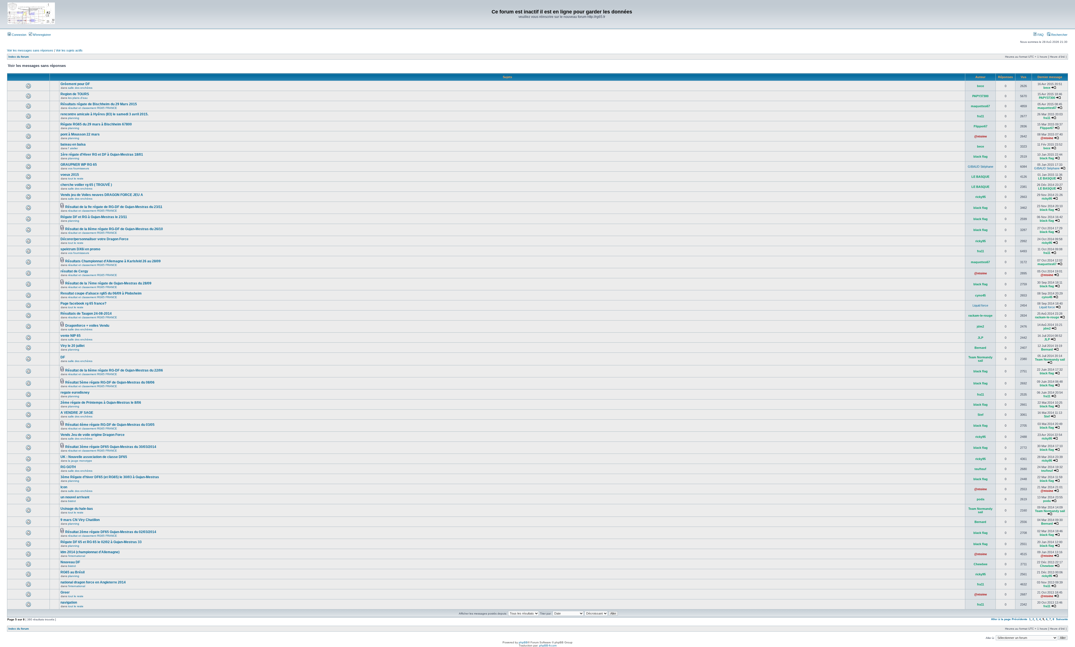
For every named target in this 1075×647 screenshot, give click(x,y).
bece (980, 86)
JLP (980, 337)
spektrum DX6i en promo (80, 249)
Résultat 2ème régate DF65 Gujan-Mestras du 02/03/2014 (110, 532)
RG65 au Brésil (72, 572)
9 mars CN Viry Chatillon (80, 520)
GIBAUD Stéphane (980, 166)
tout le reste (75, 178)
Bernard (980, 347)
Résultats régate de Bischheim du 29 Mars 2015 (98, 104)
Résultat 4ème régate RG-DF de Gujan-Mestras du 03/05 (110, 425)
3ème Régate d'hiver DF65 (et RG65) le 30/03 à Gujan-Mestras (109, 477)
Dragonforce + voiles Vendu (87, 326)
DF (62, 357)
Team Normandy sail (980, 359)
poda (980, 499)
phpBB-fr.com (548, 645)
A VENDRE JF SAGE (76, 413)
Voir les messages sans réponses (30, 50)
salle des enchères (80, 87)
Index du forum (18, 56)
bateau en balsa (73, 144)
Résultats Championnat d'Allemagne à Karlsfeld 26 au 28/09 (113, 261)
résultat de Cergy (74, 271)
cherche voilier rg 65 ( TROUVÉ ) (86, 185)
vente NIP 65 (70, 336)
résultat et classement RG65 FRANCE (92, 107)
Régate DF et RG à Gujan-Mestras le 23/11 (93, 217)
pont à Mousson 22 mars (80, 134)
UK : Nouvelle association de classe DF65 (93, 457)
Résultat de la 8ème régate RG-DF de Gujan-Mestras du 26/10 (114, 229)
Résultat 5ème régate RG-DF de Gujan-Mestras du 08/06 (110, 382)
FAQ (1040, 34)
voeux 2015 (69, 175)
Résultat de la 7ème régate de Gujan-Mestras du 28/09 (108, 283)
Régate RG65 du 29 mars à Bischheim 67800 (96, 124)
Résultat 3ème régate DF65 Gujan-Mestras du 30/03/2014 (110, 447)
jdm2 (980, 326)
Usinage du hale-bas (76, 509)
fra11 (980, 116)
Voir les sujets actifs (69, 50)
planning (73, 118)
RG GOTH (68, 467)
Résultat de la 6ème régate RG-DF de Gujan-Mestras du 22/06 (114, 370)
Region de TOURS (74, 94)
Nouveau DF (70, 562)
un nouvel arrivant (74, 497)
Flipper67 (980, 126)
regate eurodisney (75, 392)
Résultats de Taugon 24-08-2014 (86, 314)
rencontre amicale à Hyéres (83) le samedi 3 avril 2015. (104, 114)
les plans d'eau (78, 97)
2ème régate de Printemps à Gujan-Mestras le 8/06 (100, 403)
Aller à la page (1001, 619)
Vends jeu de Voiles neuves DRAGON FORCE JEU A (101, 195)
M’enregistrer (41, 34)
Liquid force (980, 305)
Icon (63, 487)
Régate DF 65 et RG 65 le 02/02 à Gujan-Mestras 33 (101, 542)
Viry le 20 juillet (72, 346)
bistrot (72, 501)
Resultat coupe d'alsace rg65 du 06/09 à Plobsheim (101, 293)
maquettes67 (980, 106)
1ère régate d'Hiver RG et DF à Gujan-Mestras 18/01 (101, 155)
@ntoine (980, 136)
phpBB (523, 642)
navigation (68, 602)
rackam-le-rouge (980, 315)
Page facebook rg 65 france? (83, 303)
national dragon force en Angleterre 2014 (93, 582)
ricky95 (980, 196)
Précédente (1019, 619)
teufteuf (980, 469)
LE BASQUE (980, 176)
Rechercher (1058, 34)
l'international (76, 555)
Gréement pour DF (75, 84)
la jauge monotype (80, 460)
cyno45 (980, 295)
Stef (980, 414)
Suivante (1062, 619)
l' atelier (73, 148)
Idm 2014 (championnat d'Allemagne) (90, 552)
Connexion (18, 34)
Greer (65, 592)
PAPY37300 (980, 96)
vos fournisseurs (78, 168)
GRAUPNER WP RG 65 (78, 165)
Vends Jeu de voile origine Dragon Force (92, 435)
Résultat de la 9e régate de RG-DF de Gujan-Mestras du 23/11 (113, 207)
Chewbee (980, 564)
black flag (980, 156)
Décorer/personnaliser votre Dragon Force (94, 239)
